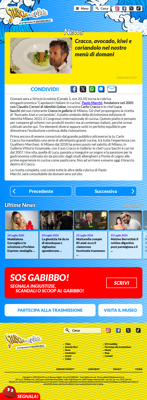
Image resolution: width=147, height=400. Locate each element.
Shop (107, 353)
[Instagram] (117, 8)
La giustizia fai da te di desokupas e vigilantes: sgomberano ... (55, 245)
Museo (108, 350)
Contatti (109, 356)
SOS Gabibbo (111, 344)
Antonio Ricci (71, 347)
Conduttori (70, 353)
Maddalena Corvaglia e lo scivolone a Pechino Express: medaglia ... (21, 245)
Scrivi (121, 283)
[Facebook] (124, 8)
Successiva (106, 191)
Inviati (68, 356)
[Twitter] (131, 8)
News (67, 350)
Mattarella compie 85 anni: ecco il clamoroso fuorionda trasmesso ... (90, 246)
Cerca (104, 8)
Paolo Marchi (92, 103)
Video (68, 344)
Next (145, 234)
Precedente (41, 191)
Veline (68, 359)
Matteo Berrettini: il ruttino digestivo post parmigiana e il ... (124, 245)
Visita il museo (120, 310)
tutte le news (132, 205)
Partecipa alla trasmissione (50, 310)
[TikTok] (138, 8)
